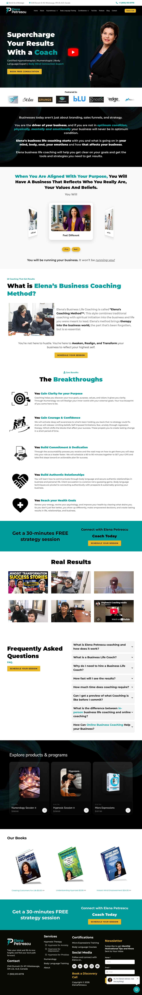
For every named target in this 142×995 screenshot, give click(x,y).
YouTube (94, 11)
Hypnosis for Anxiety (58, 945)
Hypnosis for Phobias (58, 955)
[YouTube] (97, 966)
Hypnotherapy (51, 11)
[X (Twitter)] (86, 966)
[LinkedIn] (80, 966)
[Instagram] (91, 966)
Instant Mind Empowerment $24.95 (113, 890)
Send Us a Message (16, 3)
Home (36, 11)
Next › (76, 249)
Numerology (50, 959)
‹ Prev (66, 249)
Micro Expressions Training (85, 943)
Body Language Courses (84, 947)
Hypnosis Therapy (53, 942)
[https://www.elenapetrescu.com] (24, 942)
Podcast (101, 11)
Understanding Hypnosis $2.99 (69, 890)
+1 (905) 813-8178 (15, 974)
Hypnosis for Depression (54, 950)
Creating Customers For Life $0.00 (27, 890)
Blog (108, 11)
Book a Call (130, 11)
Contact (114, 11)
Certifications (82, 11)
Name (108, 957)
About (42, 11)
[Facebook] (74, 966)
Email (107, 967)
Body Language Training (68, 11)
